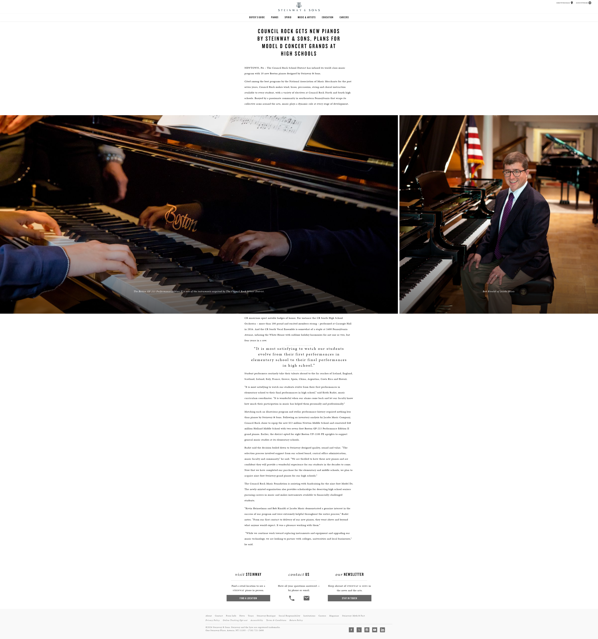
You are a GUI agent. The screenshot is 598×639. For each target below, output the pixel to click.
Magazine (334, 615)
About (209, 615)
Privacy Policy (213, 620)
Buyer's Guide (257, 17)
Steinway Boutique (266, 615)
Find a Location (248, 598)
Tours (251, 615)
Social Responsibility (289, 615)
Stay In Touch (349, 598)
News (242, 615)
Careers (344, 17)
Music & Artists (307, 17)
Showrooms (563, 3)
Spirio (288, 17)
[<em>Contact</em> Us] (306, 600)
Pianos (274, 17)
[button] (572, 3)
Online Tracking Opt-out (235, 620)
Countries (582, 3)
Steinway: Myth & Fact (353, 615)
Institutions (309, 615)
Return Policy (296, 620)
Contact (219, 615)
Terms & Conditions (276, 620)
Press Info (231, 615)
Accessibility (257, 620)
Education (327, 17)
